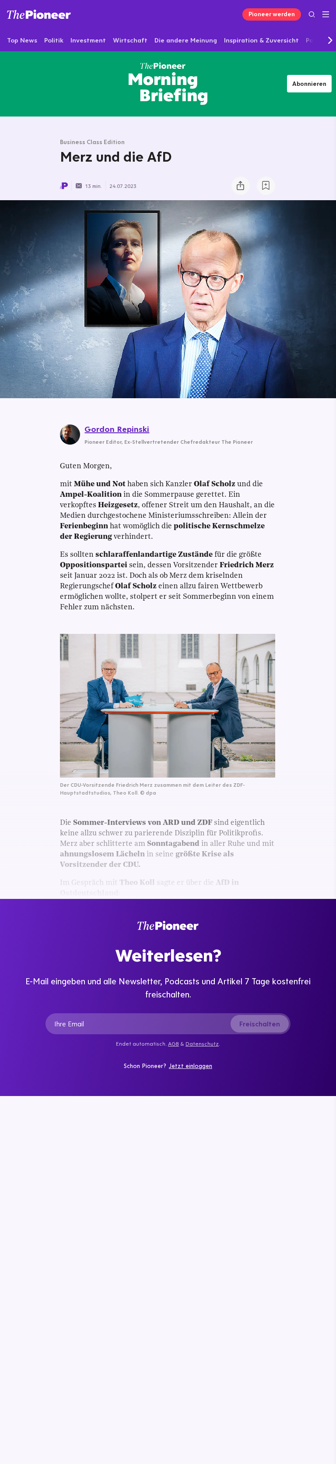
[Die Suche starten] (311, 14)
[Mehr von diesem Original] (168, 84)
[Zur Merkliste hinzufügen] (266, 186)
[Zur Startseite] (39, 14)
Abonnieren (309, 84)
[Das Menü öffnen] (325, 14)
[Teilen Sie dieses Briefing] (240, 186)
